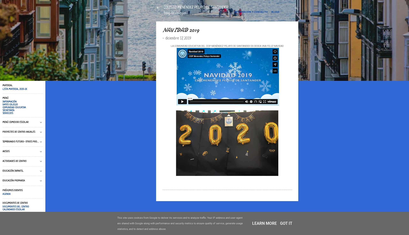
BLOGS (275, 12)
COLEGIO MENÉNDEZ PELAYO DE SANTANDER (196, 8)
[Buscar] (296, 9)
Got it (286, 223)
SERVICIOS (8, 113)
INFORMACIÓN (10, 101)
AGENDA (7, 194)
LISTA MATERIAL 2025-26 (15, 89)
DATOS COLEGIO (10, 104)
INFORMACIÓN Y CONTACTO (251, 12)
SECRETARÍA (8, 110)
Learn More (264, 223)
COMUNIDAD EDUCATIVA (14, 107)
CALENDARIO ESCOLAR (14, 209)
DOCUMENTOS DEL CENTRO (16, 206)
